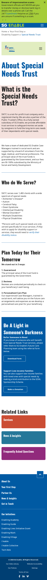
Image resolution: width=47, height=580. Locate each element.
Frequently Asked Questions (19, 451)
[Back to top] (40, 474)
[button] (23, 481)
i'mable (5, 541)
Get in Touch (8, 503)
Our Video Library (12, 564)
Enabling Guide (9, 524)
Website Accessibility (34, 564)
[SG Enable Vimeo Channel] (27, 576)
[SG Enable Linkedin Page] (23, 576)
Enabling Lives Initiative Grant (16, 528)
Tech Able (6, 550)
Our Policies (12, 568)
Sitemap (35, 568)
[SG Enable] (13, 25)
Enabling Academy (10, 520)
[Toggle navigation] (40, 48)
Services (8, 420)
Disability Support (10, 34)
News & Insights (12, 436)
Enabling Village (9, 537)
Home (4, 31)
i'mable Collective (10, 545)
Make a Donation (15, 389)
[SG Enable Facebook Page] (19, 576)
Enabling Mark (8, 532)
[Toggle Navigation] (42, 25)
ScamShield (11, 13)
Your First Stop (17, 31)
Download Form (15, 358)
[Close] (44, 2)
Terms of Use (23, 572)
